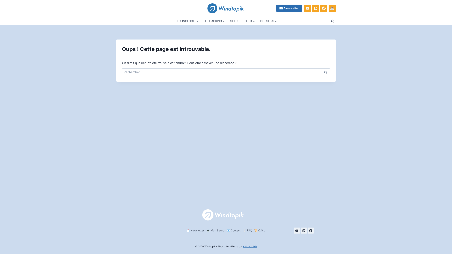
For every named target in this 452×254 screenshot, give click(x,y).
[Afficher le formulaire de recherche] (332, 21)
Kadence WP (250, 246)
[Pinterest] (315, 8)
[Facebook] (323, 8)
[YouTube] (307, 8)
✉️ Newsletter (289, 8)
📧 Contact (233, 230)
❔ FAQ (247, 230)
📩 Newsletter (195, 230)
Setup (234, 21)
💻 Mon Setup (215, 230)
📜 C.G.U (260, 230)
